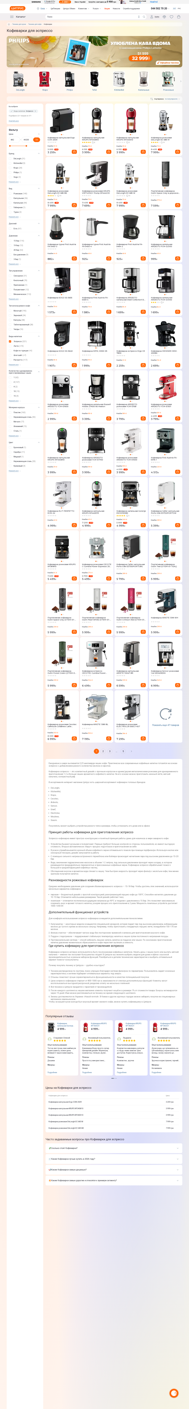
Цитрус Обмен (69, 9)
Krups (45, 90)
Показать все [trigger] (14, 182)
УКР (174, 8)
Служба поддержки (131, 9)
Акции (107, 9)
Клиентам (82, 9)
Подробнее (52, 1072)
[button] (24, 158)
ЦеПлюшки (55, 9)
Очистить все (14, 121)
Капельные (143, 90)
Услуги (95, 9)
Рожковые (168, 90)
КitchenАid (119, 90)
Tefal (94, 90)
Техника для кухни (19, 24)
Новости (116, 9)
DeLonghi (20, 90)
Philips (70, 90)
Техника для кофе (35, 24)
